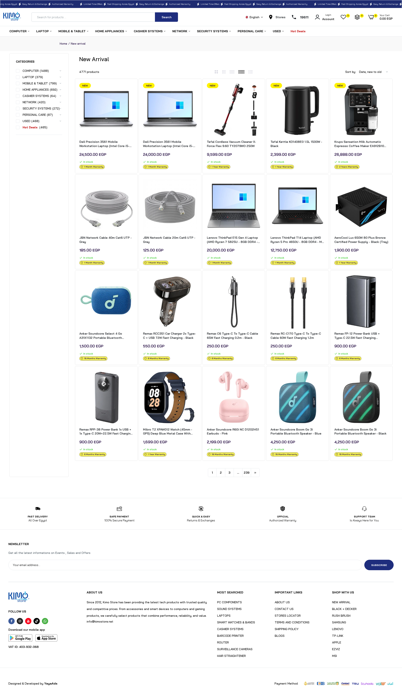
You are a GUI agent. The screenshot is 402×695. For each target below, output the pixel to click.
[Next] (255, 472)
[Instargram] (20, 621)
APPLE (336, 642)
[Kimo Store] (12, 17)
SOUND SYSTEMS (229, 609)
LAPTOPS (224, 616)
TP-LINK (337, 636)
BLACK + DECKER (344, 609)
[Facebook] (11, 621)
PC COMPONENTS (229, 602)
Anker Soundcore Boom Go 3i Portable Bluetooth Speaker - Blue (296, 432)
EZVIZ (336, 649)
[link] (129, 90)
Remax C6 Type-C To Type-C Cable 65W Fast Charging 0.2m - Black (232, 336)
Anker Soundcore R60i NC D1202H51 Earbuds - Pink (233, 432)
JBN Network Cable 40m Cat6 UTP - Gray (105, 240)
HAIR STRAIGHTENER (231, 656)
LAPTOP (43, 31)
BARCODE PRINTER (230, 636)
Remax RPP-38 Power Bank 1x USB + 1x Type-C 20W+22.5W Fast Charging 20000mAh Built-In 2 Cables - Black (105, 432)
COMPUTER (18, 31)
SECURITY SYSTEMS (213, 31)
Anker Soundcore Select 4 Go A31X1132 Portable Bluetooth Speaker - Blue (100, 336)
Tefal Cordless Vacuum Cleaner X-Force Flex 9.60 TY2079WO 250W (231, 144)
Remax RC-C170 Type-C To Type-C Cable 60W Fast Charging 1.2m (296, 336)
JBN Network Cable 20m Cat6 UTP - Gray (169, 240)
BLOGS (280, 636)
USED (277, 31)
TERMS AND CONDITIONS (292, 622)
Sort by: (350, 72)
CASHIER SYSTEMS (149, 31)
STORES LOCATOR (288, 616)
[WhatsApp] (45, 621)
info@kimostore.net (100, 621)
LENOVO (337, 629)
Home (63, 43)
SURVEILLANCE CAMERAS (235, 649)
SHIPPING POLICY (287, 629)
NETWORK (180, 31)
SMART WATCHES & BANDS (236, 622)
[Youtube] (28, 621)
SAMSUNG (339, 622)
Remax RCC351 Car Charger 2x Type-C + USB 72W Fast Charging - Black (169, 336)
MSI (334, 656)
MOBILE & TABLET (72, 31)
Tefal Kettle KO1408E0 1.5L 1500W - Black (296, 144)
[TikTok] (37, 621)
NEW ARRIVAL (341, 602)
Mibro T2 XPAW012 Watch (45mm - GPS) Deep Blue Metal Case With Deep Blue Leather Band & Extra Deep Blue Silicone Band (167, 432)
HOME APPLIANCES (110, 31)
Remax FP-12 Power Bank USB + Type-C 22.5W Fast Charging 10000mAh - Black (357, 336)
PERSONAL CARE (251, 31)
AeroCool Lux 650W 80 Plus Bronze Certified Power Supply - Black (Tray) (361, 240)
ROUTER (223, 642)
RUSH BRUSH (341, 616)
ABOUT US (282, 602)
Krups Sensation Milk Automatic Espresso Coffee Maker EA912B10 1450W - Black (359, 144)
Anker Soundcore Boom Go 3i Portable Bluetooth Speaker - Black (360, 432)
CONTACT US (284, 609)
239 (246, 473)
